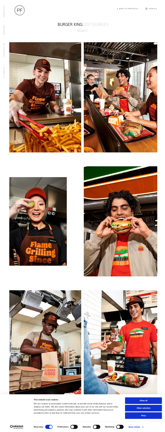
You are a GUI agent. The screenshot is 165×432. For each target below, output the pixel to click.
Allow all (143, 400)
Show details (134, 427)
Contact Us (4, 50)
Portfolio (4, 11)
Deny (143, 415)
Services (4, 30)
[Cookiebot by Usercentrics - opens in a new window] (16, 427)
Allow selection (143, 408)
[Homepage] (19, 10)
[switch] (74, 427)
